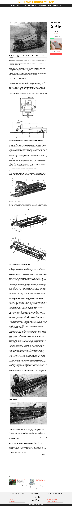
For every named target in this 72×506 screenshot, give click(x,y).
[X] (36, 500)
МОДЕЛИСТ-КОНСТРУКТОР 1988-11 (41, 480)
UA (57, 33)
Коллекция (42, 5)
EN (56, 33)
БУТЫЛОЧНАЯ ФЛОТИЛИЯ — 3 (52, 499)
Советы (23, 5)
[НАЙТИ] (60, 5)
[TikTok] (39, 500)
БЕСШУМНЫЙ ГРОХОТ (51, 496)
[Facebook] (56, 26)
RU (54, 33)
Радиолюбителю (32, 5)
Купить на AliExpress (56, 53)
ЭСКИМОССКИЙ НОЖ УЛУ (52, 501)
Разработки (45, 57)
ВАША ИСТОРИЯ (12, 501)
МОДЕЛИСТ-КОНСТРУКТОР (36, 2)
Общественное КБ (52, 5)
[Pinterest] (36, 497)
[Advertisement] (36, 14)
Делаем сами (14, 5)
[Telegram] (52, 26)
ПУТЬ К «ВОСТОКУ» (21, 479)
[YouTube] (60, 26)
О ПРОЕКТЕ (11, 496)
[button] (19, 5)
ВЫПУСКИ (11, 499)
